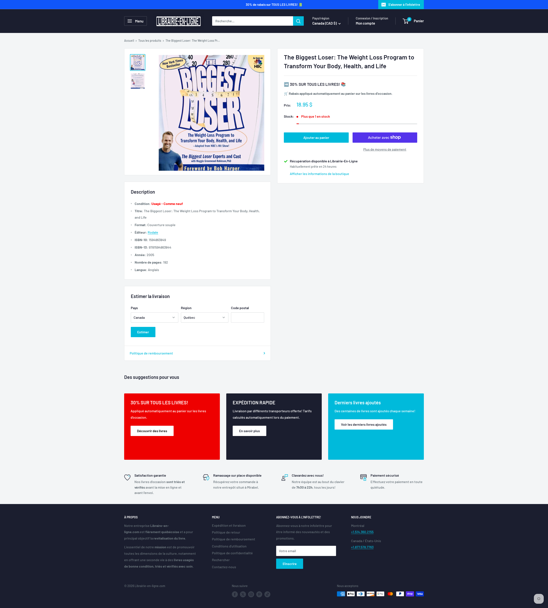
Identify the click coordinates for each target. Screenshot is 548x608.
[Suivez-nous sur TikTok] (267, 594)
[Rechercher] (298, 21)
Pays (134, 308)
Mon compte (365, 23)
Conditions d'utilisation (229, 546)
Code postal (240, 308)
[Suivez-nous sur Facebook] (235, 594)
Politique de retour (226, 532)
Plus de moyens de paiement (384, 149)
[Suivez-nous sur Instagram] (251, 594)
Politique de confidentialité (232, 553)
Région (186, 308)
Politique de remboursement (151, 353)
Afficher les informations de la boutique (319, 173)
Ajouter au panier (316, 137)
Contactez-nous (224, 567)
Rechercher (221, 560)
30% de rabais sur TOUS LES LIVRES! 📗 (274, 4)
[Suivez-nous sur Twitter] (243, 594)
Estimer (143, 332)
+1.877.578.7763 (362, 547)
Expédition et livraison (229, 525)
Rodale (153, 232)
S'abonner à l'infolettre (404, 4)
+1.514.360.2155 (362, 532)
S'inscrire (290, 564)
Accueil (129, 40)
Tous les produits (149, 40)
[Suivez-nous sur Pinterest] (259, 594)
